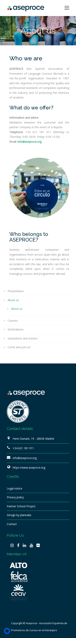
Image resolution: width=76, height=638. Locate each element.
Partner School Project (21, 506)
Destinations (16, 329)
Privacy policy (15, 497)
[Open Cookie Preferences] (7, 633)
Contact (12, 524)
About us (13, 300)
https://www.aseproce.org (29, 467)
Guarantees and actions (23, 338)
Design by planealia (19, 515)
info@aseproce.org (25, 458)
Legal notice (14, 488)
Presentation (16, 291)
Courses (13, 320)
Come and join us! (19, 347)
